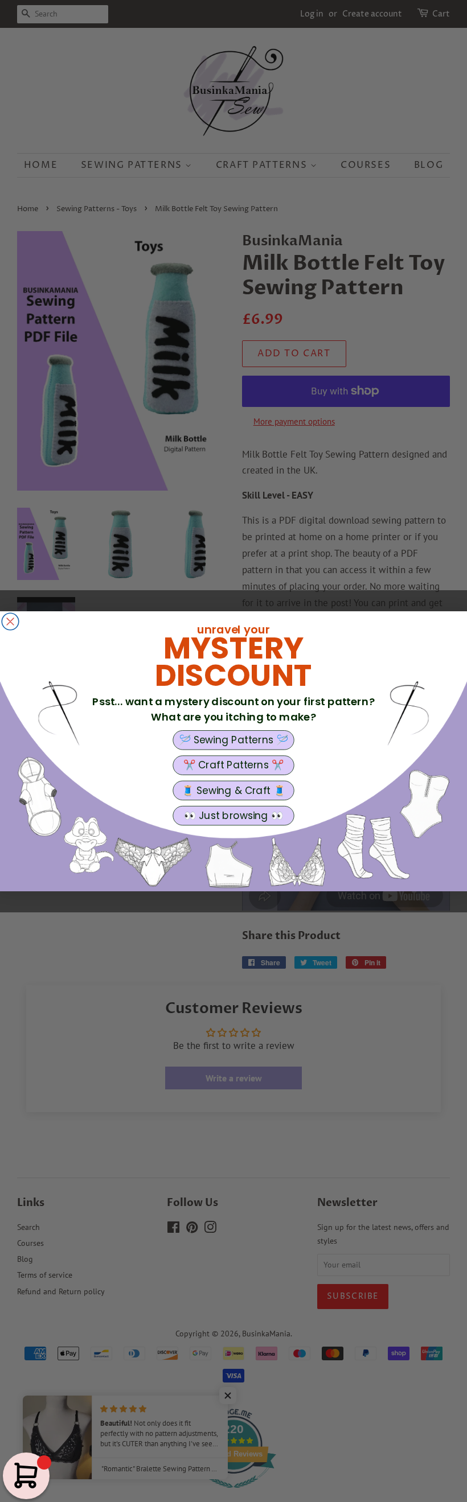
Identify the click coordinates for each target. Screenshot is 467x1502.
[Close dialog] (10, 621)
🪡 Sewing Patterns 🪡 (234, 740)
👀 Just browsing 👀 (233, 815)
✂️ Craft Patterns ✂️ (233, 765)
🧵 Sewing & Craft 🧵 (233, 790)
